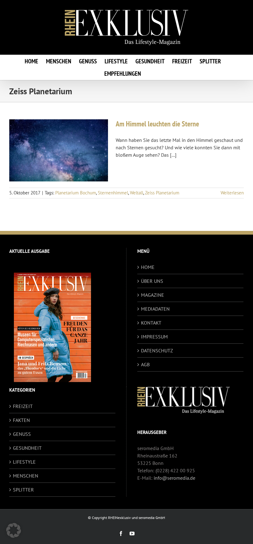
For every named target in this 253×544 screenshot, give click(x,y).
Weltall (136, 193)
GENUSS (22, 434)
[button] (13, 530)
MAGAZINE (152, 295)
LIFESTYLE (24, 462)
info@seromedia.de (174, 478)
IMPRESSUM (154, 337)
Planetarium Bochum (75, 193)
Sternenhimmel (113, 193)
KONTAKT (151, 323)
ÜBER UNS (152, 281)
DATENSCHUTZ (157, 350)
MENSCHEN (25, 476)
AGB (145, 364)
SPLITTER (23, 490)
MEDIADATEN (155, 309)
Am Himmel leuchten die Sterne (157, 124)
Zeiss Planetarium (162, 193)
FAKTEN (21, 420)
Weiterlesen (232, 193)
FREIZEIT (23, 406)
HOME (148, 267)
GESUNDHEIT (27, 448)
